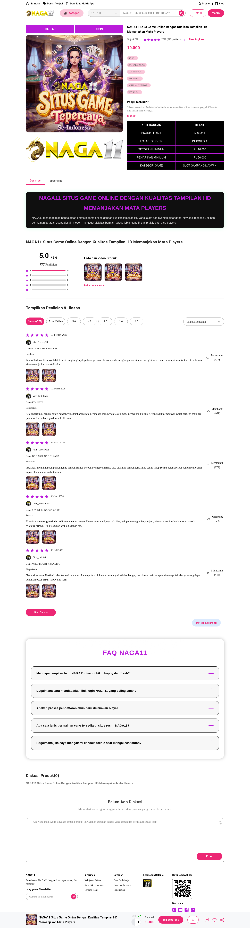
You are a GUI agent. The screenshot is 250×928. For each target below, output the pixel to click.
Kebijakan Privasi (93, 880)
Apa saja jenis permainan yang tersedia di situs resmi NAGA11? (82, 725)
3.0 (105, 321)
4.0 (89, 321)
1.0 (136, 321)
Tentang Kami (91, 890)
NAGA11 (31, 467)
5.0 (74, 321)
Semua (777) (35, 321)
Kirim (209, 856)
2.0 (121, 321)
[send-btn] (73, 896)
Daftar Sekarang (206, 622)
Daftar (198, 13)
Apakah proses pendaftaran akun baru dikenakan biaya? (77, 708)
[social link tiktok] (193, 909)
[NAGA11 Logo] (41, 13)
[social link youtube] (180, 909)
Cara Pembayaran (122, 885)
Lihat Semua (41, 612)
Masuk (216, 13)
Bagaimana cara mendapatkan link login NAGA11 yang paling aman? (86, 690)
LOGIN (99, 29)
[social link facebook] (187, 909)
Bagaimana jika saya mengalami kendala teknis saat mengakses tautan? (88, 743)
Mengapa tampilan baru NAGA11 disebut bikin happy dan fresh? (83, 673)
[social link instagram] (174, 909)
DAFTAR (50, 29)
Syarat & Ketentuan (94, 885)
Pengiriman (119, 890)
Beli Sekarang (170, 919)
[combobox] (203, 321)
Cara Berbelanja (121, 880)
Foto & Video (55, 321)
